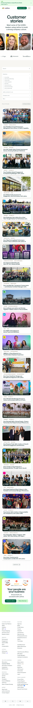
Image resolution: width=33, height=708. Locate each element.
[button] (31, 3)
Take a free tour (22, 600)
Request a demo (22, 8)
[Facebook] (5, 701)
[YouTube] (20, 701)
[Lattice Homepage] (5, 8)
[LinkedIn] (27, 701)
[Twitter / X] (12, 701)
